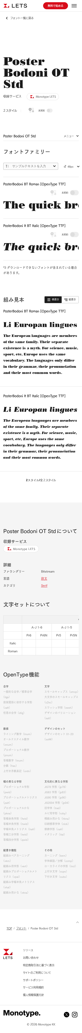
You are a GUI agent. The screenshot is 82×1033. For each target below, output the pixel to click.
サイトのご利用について (37, 972)
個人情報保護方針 (33, 995)
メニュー (69, 136)
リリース (28, 950)
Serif (44, 585)
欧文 (44, 578)
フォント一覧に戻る (22, 18)
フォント (21, 928)
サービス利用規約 (33, 987)
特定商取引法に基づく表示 (38, 965)
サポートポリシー (33, 980)
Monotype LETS (24, 548)
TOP (9, 928)
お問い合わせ (31, 957)
